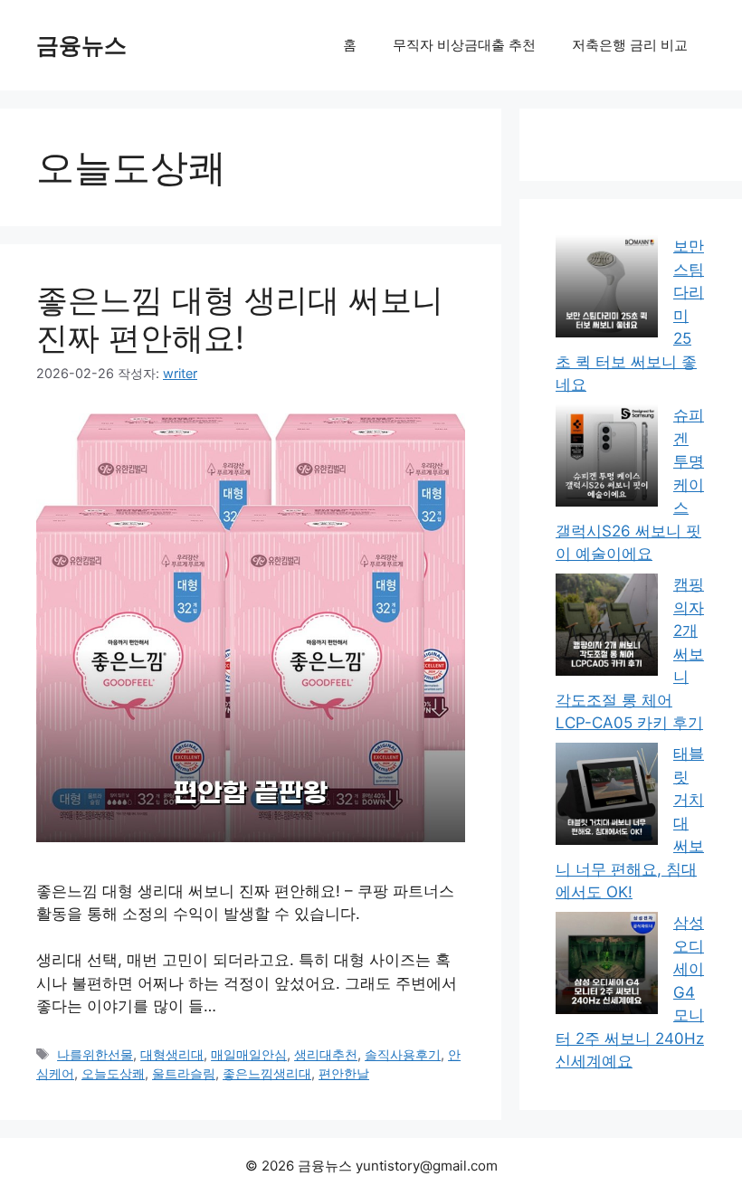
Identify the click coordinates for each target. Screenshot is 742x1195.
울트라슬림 (183, 1073)
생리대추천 (325, 1054)
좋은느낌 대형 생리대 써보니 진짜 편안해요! (239, 318)
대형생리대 (172, 1054)
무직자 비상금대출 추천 (464, 44)
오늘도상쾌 (113, 1073)
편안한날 (344, 1073)
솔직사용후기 (403, 1054)
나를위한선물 (95, 1054)
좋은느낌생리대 (267, 1073)
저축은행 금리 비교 (630, 44)
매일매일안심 (249, 1054)
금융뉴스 (81, 45)
